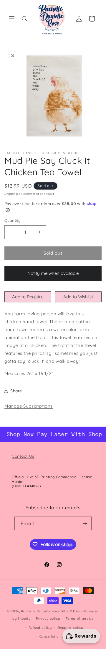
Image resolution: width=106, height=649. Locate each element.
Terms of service (80, 618)
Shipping (11, 194)
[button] (11, 18)
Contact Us (23, 456)
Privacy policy (48, 618)
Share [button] (16, 391)
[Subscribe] (84, 523)
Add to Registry (28, 296)
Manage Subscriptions (28, 406)
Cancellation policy (55, 636)
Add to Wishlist (78, 296)
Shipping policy (70, 628)
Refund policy (40, 628)
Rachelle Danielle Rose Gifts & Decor (52, 611)
